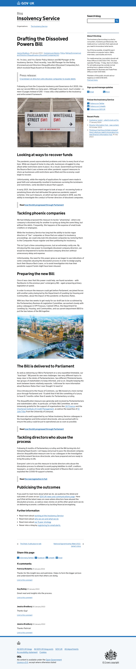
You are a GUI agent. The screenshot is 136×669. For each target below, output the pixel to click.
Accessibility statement (27, 652)
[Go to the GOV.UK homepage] (25, 3)
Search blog (94, 16)
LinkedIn (51, 558)
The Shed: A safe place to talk (30, 544)
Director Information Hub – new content (104, 125)
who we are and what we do (47, 519)
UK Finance (70, 406)
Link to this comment (24, 580)
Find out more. (92, 80)
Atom (108, 92)
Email (60, 558)
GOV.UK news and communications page (57, 496)
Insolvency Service (38, 18)
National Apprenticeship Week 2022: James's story (67, 545)
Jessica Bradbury (23, 53)
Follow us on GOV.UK (97, 109)
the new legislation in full (36, 479)
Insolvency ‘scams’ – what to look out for (103, 120)
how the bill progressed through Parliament (44, 205)
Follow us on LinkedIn (98, 106)
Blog (20, 13)
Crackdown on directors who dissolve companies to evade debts (48, 79)
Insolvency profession (52, 53)
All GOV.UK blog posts (43, 649)
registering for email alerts (49, 525)
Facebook (41, 558)
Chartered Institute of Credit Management (35, 409)
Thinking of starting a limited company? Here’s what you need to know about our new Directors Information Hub (104, 132)
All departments (71, 649)
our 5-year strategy (43, 522)
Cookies (43, 652)
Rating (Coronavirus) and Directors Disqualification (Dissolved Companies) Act (49, 54)
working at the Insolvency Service (49, 515)
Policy (62, 53)
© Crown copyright (110, 662)
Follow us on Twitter (97, 103)
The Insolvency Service (39, 26)
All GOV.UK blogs (24, 649)
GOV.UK (58, 649)
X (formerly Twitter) (27, 558)
